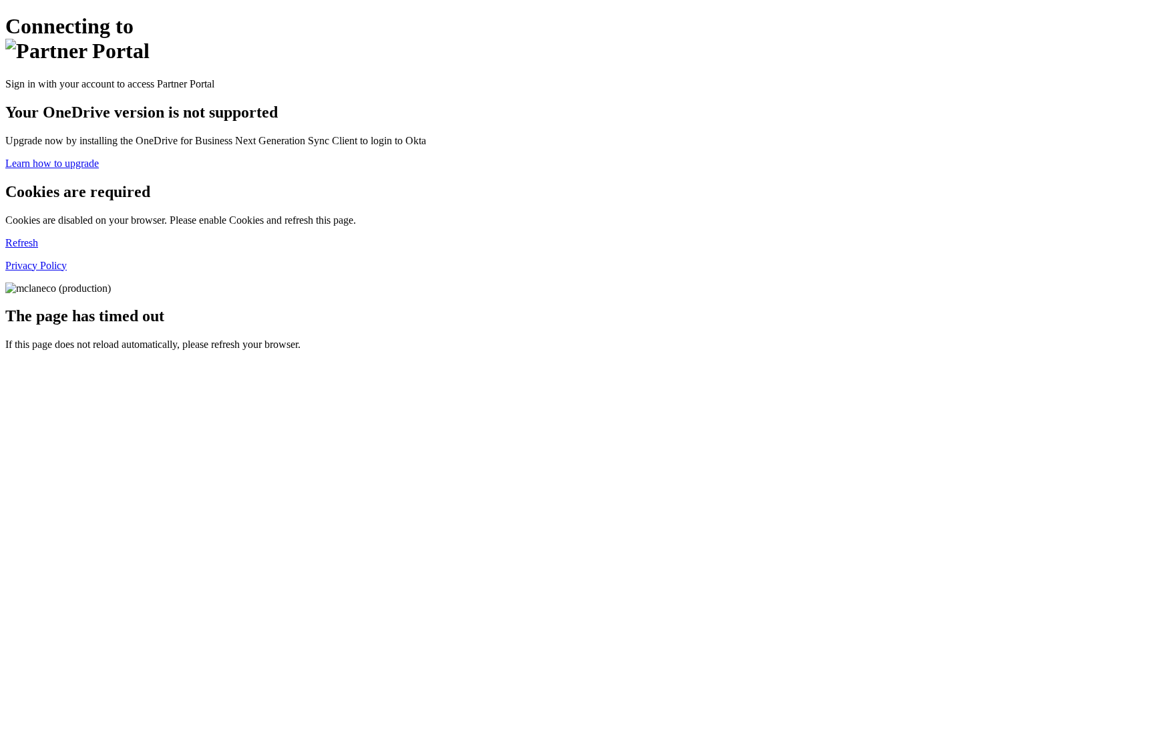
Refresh (21, 242)
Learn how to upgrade (52, 163)
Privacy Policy (36, 265)
